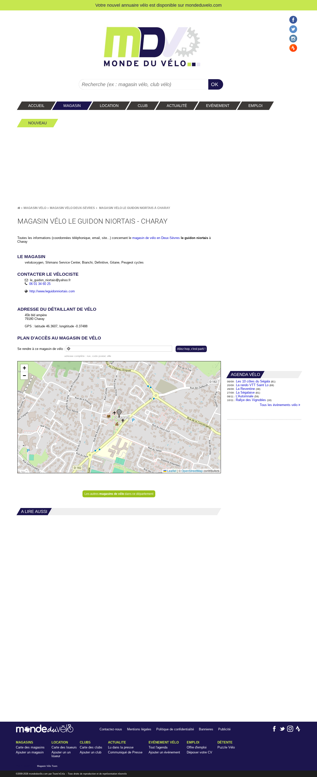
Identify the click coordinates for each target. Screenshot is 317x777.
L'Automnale (244, 396)
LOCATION (60, 742)
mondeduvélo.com (38, 774)
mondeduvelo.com (203, 5)
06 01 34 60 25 (40, 284)
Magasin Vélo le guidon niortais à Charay (134, 208)
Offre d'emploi (197, 747)
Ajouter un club (90, 752)
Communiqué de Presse (125, 752)
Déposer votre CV (199, 752)
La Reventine (246, 389)
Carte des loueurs (64, 747)
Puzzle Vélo (226, 747)
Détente (225, 742)
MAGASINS (24, 742)
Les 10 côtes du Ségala (253, 381)
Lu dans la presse (120, 747)
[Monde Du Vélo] (18, 208)
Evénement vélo (164, 742)
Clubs (85, 742)
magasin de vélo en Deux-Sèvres (156, 238)
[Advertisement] (158, 166)
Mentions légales (139, 729)
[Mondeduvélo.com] (45, 731)
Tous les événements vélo (279, 405)
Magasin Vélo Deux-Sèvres (72, 208)
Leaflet (171, 471)
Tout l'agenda (158, 747)
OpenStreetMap (192, 471)
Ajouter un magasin (30, 752)
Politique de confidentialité (175, 729)
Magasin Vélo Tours (47, 766)
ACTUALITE (117, 742)
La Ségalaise (245, 392)
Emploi (193, 742)
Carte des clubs (91, 747)
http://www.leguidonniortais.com (52, 291)
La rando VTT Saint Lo (252, 385)
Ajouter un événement (164, 752)
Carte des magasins (30, 747)
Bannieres (206, 729)
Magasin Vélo (35, 208)
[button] (119, 413)
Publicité (224, 729)
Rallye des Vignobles (251, 400)
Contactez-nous (111, 729)
